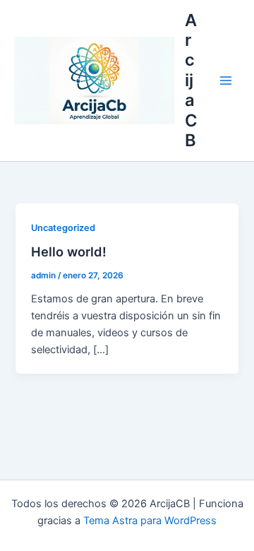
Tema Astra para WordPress (150, 520)
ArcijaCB (191, 80)
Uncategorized (63, 228)
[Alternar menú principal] (226, 80)
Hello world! (69, 251)
